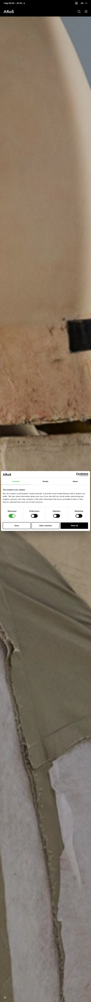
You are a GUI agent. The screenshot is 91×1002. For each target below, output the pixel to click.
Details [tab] (45, 481)
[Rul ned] (5, 997)
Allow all (74, 526)
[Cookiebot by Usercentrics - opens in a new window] (78, 474)
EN (86, 3)
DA (82, 3)
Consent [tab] (15, 481)
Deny (17, 526)
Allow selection (45, 526)
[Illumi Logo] (9, 11)
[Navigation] (86, 11)
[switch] (34, 516)
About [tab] (75, 481)
